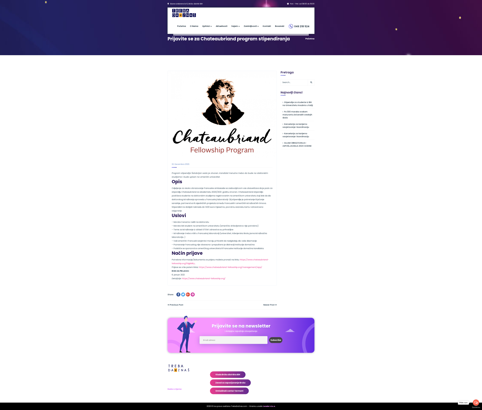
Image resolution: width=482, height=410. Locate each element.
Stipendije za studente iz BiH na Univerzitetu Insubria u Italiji (298, 104)
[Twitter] (183, 294)
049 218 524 (301, 26)
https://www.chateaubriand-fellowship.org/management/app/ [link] (230, 267)
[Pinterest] (193, 294)
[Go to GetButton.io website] (476, 407)
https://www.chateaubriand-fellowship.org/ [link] (203, 278)
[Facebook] (178, 294)
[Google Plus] (188, 294)
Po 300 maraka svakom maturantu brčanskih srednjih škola (297, 114)
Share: (171, 294)
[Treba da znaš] (186, 13)
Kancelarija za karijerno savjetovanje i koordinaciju (296, 125)
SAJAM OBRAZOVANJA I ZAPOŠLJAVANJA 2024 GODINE (297, 144)
